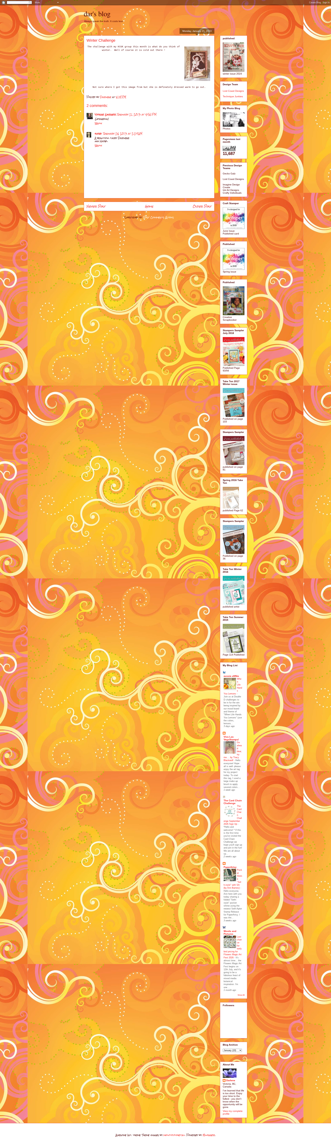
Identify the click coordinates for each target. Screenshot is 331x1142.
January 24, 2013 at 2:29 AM (122, 133)
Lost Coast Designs (233, 91)
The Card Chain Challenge (233, 802)
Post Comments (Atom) (158, 217)
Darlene (230, 1080)
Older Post (202, 206)
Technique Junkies (233, 96)
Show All (241, 995)
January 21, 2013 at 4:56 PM (136, 114)
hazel (98, 133)
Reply (98, 123)
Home (149, 206)
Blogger (209, 1135)
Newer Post (96, 206)
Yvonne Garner (105, 114)
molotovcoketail (174, 1135)
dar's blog (97, 13)
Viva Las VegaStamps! (231, 738)
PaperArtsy (230, 867)
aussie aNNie (231, 676)
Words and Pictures (230, 932)
